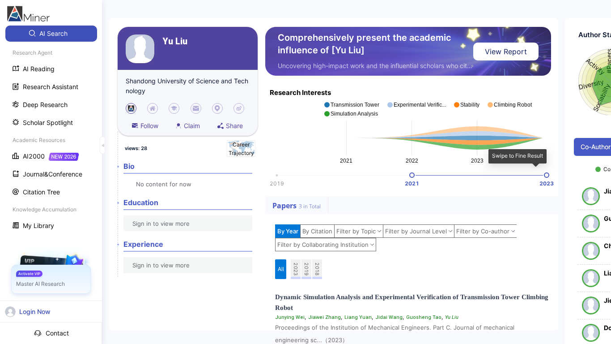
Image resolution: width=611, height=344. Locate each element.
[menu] (51, 131)
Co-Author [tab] (596, 146)
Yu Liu (175, 41)
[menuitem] (51, 34)
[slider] (412, 175)
